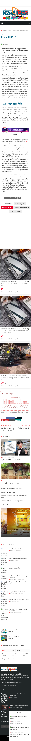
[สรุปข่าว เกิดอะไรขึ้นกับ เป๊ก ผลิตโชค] (15, 447)
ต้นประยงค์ (5, 175)
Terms (18, 1)
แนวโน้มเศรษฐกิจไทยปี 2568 (8, 492)
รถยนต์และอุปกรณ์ (20, 204)
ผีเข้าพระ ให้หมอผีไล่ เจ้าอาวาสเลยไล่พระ (18, 705)
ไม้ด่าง (28, 30)
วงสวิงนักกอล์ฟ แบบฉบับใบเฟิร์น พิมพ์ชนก (19, 599)
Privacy (23, 1)
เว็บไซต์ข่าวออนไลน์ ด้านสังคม (8, 685)
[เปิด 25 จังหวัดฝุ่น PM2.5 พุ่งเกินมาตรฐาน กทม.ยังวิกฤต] (4, 577)
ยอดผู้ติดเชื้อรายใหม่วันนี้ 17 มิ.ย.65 (17, 591)
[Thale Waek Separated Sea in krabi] (4, 552)
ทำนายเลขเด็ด (11, 659)
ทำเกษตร (12, 721)
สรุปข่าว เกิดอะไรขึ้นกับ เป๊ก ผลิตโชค (11, 460)
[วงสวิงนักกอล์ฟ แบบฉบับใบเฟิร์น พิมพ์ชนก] (4, 603)
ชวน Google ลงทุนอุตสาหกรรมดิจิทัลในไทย (11, 488)
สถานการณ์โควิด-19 (13, 593)
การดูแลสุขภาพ (13, 579)
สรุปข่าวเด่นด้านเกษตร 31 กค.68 (19, 724)
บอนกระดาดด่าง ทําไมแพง (15, 568)
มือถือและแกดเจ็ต (7, 207)
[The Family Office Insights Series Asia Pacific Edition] (4, 614)
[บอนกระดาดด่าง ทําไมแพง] (4, 570)
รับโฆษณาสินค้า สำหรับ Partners (15, 4)
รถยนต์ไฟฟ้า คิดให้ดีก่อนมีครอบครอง (15, 534)
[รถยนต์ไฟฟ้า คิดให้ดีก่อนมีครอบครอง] (15, 524)
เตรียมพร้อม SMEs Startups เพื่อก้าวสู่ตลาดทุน (12, 500)
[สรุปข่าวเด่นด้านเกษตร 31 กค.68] (20, 718)
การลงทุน (12, 612)
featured (19, 30)
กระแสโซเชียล (4, 457)
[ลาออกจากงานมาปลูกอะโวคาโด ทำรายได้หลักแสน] (20, 728)
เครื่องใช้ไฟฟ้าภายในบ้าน (22, 207)
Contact (13, 1)
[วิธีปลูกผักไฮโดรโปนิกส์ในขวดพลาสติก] (4, 585)
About (7, 1)
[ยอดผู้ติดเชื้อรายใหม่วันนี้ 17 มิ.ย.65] (4, 594)
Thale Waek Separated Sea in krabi (17, 548)
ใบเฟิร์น (25, 30)
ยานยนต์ (13, 536)
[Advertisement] (15, 230)
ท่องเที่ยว (12, 550)
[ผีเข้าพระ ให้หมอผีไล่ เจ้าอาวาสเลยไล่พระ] (4, 707)
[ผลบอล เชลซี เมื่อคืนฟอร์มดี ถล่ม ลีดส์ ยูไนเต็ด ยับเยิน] (4, 698)
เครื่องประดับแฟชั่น (15, 211)
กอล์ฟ (11, 601)
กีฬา (11, 697)
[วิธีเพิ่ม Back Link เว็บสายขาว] (4, 714)
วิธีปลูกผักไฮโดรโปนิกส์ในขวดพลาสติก (18, 582)
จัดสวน (22, 30)
